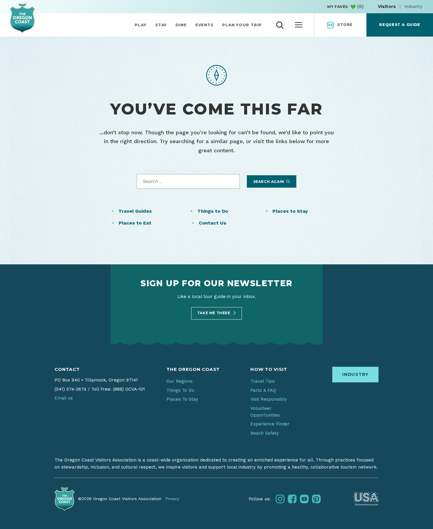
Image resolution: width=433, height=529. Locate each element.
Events (204, 24)
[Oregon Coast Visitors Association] (22, 18)
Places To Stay (182, 399)
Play (141, 24)
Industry (413, 6)
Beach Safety (264, 433)
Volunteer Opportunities (265, 412)
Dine (181, 24)
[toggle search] (280, 25)
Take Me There (214, 313)
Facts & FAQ (263, 390)
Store (345, 24)
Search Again (269, 181)
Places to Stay (290, 211)
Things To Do (180, 390)
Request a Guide (399, 24)
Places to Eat (135, 223)
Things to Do (212, 211)
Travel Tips (262, 381)
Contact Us (212, 223)
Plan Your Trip (242, 24)
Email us (63, 398)
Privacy (172, 498)
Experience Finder (270, 424)
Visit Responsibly (268, 399)
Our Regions (179, 381)
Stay (161, 24)
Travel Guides (135, 211)
